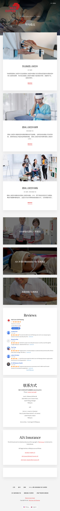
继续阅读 (30, 84)
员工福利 (30, 70)
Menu (54, 3)
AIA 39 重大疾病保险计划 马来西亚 (30, 261)
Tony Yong (13, 347)
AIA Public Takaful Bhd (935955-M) (30, 460)
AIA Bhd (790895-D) (30, 452)
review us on (15, 328)
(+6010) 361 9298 (32, 392)
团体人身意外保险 (30, 188)
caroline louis (14, 331)
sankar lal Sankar (15, 355)
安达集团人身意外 (30, 66)
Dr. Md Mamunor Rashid (17, 363)
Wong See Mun (14, 339)
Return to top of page (30, 498)
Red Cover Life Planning (17, 319)
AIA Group (41, 442)
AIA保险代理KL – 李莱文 (30, 231)
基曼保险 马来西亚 (30, 292)
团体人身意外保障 (30, 127)
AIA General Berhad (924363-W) (30, 456)
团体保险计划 (32, 191)
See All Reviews (30, 370)
